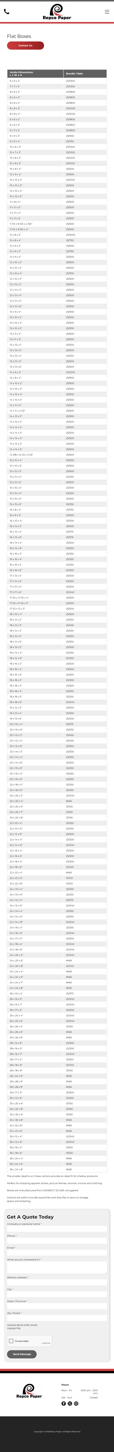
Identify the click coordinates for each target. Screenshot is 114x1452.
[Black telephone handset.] (6, 15)
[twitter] (70, 1404)
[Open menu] (107, 12)
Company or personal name (23, 1224)
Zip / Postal (13, 1313)
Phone (11, 1235)
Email (10, 1247)
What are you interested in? (23, 1259)
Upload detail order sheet (22, 1325)
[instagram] (76, 1404)
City (9, 1289)
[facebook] (63, 1404)
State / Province (16, 1301)
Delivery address (17, 1277)
